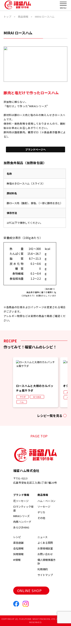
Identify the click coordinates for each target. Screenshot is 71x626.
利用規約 (42, 569)
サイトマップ (45, 575)
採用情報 (18, 554)
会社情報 (18, 548)
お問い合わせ (45, 554)
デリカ (41, 512)
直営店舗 (18, 543)
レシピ (17, 537)
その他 (41, 518)
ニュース (42, 537)
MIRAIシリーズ (21, 516)
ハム (22, 401)
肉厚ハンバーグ (22, 522)
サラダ (23, 396)
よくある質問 (45, 543)
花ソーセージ (21, 501)
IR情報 (17, 560)
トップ (7, 16)
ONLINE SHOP (29, 590)
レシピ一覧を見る (49, 415)
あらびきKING (21, 527)
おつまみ (37, 396)
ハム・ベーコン (46, 501)
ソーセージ (43, 506)
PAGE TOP (39, 436)
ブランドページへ (35, 149)
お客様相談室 (45, 548)
